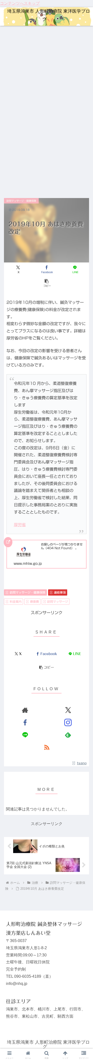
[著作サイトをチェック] (25, 710)
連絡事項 (60, 592)
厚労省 (20, 525)
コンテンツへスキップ (20, 3)
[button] (46, 282)
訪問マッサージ (57, 601)
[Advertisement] (46, 74)
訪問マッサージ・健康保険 (27, 592)
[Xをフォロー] (68, 710)
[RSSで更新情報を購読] (47, 747)
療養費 (34, 601)
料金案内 (16, 601)
